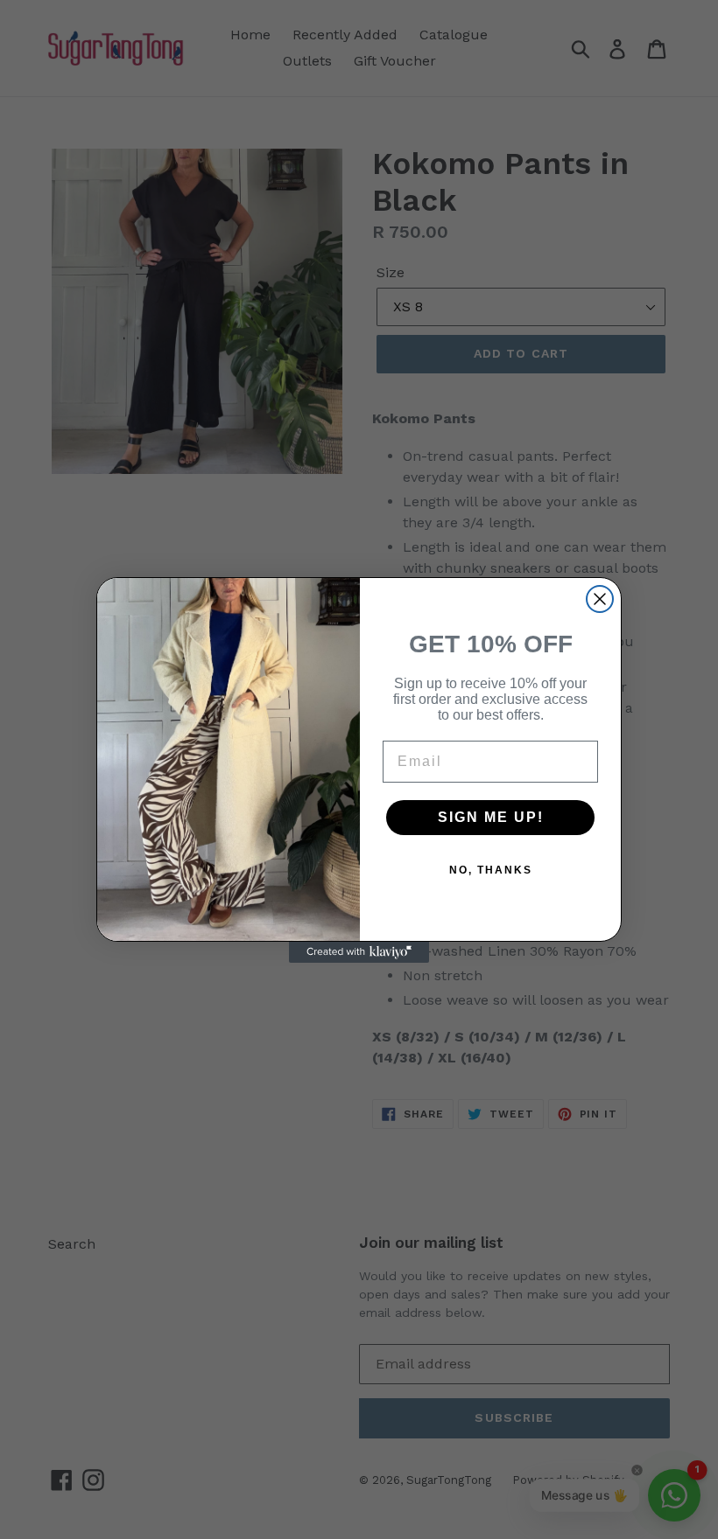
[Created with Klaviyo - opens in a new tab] (359, 952)
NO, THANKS (490, 870)
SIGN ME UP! (491, 817)
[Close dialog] (600, 599)
